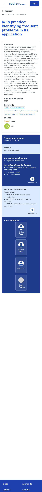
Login (34, 3)
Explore (11, 14)
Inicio (4, 14)
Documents (21, 14)
